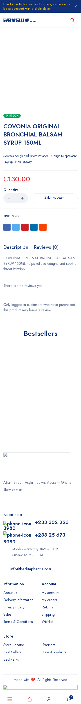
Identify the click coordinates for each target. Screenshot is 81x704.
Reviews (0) (46, 247)
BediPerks (11, 659)
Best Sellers (12, 652)
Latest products (54, 652)
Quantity (10, 190)
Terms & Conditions (18, 621)
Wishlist (47, 621)
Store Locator (13, 645)
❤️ (33, 679)
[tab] (15, 247)
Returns (47, 607)
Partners (49, 645)
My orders (49, 600)
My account (50, 592)
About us (10, 592)
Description (15, 247)
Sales (7, 614)
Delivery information (18, 600)
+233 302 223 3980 (36, 525)
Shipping (48, 614)
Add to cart (54, 198)
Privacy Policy (13, 607)
